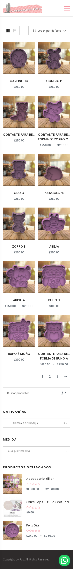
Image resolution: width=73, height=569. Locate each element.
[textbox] (36, 451)
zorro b (19, 246)
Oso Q (19, 193)
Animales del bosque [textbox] (36, 423)
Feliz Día (32, 525)
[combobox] (36, 423)
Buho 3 (54, 300)
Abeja (54, 246)
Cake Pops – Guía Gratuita (47, 502)
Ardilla (19, 300)
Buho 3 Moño (19, 354)
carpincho (19, 81)
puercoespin (54, 193)
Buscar (64, 393)
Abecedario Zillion (40, 478)
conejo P (54, 81)
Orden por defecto (49, 30)
